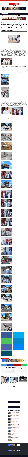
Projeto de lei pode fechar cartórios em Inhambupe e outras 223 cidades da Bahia (13, 383)
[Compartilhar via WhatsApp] (6, 341)
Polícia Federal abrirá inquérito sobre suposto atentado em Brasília (14, 419)
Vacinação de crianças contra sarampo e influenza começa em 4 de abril (15, 434)
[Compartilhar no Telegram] (18, 341)
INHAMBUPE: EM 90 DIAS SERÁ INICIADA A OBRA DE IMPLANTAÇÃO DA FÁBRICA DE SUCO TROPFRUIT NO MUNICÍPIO (15, 421)
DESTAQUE (9, 15)
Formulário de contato (14, 410)
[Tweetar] (18, 335)
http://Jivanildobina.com (5, 121)
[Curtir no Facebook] (6, 347)
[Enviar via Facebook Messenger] (18, 347)
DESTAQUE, (3, 32)
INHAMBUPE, (5, 32)
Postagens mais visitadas (10, 410)
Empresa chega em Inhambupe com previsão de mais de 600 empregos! (15, 431)
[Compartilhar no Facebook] (6, 335)
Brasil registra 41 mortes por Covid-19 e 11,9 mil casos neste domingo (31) (15, 425)
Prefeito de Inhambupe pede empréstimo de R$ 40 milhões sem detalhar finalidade (5, 383)
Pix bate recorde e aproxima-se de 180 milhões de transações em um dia (15, 437)
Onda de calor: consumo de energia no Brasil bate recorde (15, 428)
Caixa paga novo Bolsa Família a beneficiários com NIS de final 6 (15, 440)
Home (8, 408)
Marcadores (18, 410)
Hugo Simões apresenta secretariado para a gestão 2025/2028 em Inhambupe (15, 413)
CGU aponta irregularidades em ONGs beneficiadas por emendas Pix (15, 416)
